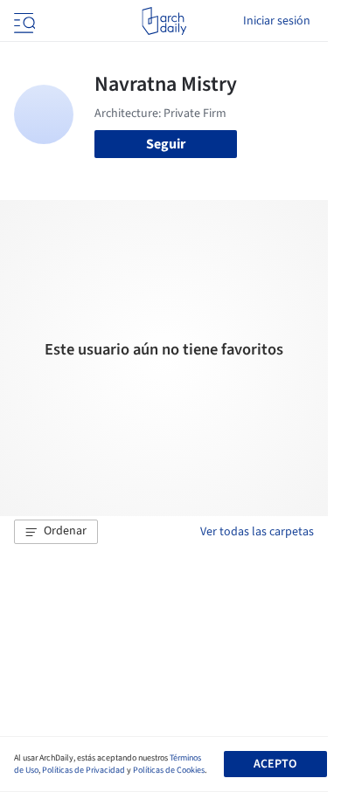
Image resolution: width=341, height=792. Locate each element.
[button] (56, 532)
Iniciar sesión (276, 21)
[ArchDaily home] (164, 21)
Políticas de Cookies (169, 770)
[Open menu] (22, 21)
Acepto (275, 764)
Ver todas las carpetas (257, 532)
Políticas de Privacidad (83, 770)
